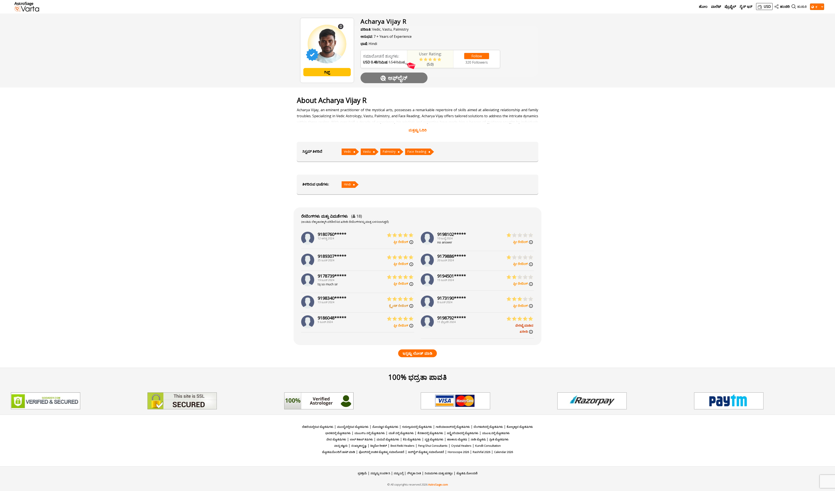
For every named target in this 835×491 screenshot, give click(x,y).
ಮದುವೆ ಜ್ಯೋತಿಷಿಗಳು (388, 439)
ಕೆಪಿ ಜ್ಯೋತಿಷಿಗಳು (412, 439)
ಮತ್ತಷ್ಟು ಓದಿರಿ (418, 130)
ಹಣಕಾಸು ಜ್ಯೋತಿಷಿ (457, 439)
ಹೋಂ (703, 7)
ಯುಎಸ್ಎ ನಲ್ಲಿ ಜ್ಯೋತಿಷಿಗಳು (369, 433)
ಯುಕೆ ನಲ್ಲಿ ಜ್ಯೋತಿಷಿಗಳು (401, 433)
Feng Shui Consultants (433, 446)
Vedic (347, 151)
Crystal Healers (461, 446)
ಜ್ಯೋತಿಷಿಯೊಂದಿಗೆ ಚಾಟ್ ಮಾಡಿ (338, 452)
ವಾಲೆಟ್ (716, 7)
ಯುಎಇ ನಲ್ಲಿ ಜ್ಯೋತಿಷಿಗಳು (496, 433)
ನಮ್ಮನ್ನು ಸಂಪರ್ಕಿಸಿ (380, 473)
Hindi (347, 184)
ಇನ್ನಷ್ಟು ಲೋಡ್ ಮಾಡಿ (417, 353)
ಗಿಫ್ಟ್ (327, 72)
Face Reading (416, 151)
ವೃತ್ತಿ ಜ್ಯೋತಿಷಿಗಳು (434, 439)
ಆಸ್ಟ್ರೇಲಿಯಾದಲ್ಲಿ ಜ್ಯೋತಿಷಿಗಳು (462, 433)
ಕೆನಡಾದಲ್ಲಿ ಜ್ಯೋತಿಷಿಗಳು (430, 433)
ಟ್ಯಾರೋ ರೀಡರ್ (378, 446)
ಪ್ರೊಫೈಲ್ (730, 7)
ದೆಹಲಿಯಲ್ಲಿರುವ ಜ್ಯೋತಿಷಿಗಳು (317, 427)
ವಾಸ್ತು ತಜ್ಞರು (340, 446)
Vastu (367, 151)
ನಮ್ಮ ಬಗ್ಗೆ (398, 473)
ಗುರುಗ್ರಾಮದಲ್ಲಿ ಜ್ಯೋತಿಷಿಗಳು (417, 427)
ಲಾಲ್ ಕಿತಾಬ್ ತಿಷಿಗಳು (361, 439)
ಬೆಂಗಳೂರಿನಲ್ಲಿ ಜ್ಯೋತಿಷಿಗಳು (488, 427)
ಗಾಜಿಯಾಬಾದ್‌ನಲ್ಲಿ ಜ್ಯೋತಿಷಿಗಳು (453, 427)
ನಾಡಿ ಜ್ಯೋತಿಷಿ (478, 439)
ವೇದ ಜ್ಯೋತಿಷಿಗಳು (336, 439)
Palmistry (389, 151)
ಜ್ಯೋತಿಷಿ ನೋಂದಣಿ (467, 473)
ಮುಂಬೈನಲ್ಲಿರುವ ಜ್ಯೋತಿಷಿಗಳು (353, 427)
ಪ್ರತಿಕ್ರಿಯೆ (362, 473)
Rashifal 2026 (481, 452)
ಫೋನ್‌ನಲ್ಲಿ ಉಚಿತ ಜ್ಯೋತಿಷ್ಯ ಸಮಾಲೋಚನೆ (381, 452)
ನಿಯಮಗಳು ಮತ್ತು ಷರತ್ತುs (439, 473)
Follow (476, 56)
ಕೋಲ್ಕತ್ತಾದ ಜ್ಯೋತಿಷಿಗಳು (520, 427)
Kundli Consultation (488, 446)
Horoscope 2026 (458, 452)
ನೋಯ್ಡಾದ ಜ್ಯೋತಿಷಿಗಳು (385, 427)
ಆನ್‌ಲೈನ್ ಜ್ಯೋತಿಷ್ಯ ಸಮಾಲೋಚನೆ (426, 452)
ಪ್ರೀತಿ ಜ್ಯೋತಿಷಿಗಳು (499, 439)
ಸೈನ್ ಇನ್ (746, 7)
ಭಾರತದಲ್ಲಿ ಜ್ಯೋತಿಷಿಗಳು (338, 433)
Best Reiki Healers (402, 446)
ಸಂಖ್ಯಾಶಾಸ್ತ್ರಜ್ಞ (359, 446)
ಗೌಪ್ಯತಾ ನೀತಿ (414, 473)
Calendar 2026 (503, 452)
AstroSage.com (438, 484)
